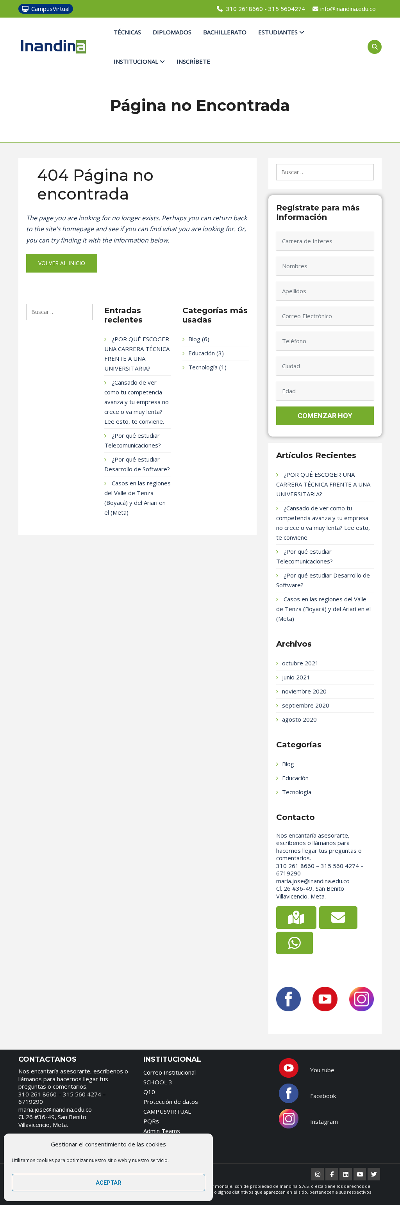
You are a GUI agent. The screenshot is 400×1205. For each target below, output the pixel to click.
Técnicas (127, 32)
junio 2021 (296, 677)
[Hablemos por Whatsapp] (294, 943)
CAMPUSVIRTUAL (167, 1111)
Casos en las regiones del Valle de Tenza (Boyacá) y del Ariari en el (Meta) (323, 608)
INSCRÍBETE (193, 61)
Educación (201, 353)
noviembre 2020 (304, 691)
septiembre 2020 (305, 705)
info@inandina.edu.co (348, 8)
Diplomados (172, 32)
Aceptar (108, 1182)
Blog (194, 339)
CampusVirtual (50, 8)
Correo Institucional (169, 1072)
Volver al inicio (61, 263)
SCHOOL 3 (157, 1082)
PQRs (151, 1121)
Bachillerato (224, 32)
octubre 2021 (300, 663)
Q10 (149, 1092)
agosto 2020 (299, 719)
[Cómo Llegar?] (296, 917)
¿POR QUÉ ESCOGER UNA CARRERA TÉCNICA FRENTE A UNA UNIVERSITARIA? (323, 484)
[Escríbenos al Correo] (338, 917)
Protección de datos (170, 1101)
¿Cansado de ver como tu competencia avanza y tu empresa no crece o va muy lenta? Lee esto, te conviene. (136, 401)
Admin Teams (161, 1131)
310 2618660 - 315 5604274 (265, 8)
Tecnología (203, 367)
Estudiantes (278, 32)
